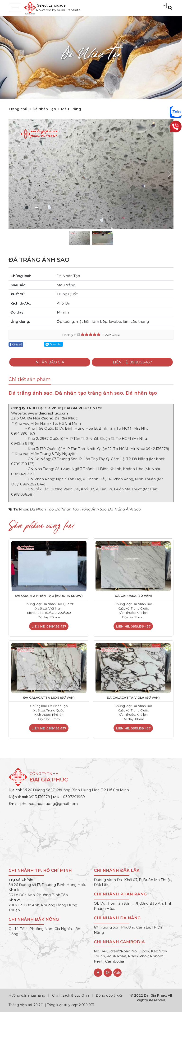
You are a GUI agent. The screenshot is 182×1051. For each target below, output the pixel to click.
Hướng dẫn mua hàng (27, 995)
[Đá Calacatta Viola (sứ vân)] (133, 667)
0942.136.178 (22, 443)
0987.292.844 (32, 484)
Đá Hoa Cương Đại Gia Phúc (52, 418)
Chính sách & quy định (70, 995)
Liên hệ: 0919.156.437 (132, 362)
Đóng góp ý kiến (109, 995)
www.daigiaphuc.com (48, 413)
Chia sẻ (16, 344)
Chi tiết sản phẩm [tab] (30, 379)
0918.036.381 (22, 494)
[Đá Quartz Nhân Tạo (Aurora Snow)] (48, 565)
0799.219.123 (22, 464)
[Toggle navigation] (15, 8)
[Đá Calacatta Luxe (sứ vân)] (48, 667)
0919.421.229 (23, 474)
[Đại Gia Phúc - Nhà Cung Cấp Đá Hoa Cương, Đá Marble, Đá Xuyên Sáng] (29, 8)
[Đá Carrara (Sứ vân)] (133, 565)
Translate (73, 10)
